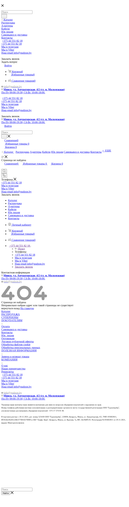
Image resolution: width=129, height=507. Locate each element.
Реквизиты (7, 371)
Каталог (6, 311)
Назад (21, 248)
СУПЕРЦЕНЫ (9, 317)
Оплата (5, 326)
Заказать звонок (24, 266)
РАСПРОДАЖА (10, 314)
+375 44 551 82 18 (12, 40)
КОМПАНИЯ (9, 359)
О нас (4, 365)
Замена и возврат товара (15, 356)
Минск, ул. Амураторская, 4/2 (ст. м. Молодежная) (34, 89)
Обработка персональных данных (20, 347)
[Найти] (4, 16)
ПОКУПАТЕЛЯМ (11, 320)
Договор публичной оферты (17, 341)
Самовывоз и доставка (14, 329)
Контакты (7, 332)
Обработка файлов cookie (15, 344)
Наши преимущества (13, 368)
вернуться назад (10, 308)
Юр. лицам (7, 335)
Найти (6, 493)
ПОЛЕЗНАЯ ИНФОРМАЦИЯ (19, 350)
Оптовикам (7, 338)
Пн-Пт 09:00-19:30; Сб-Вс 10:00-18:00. (23, 92)
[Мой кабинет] (2, 167)
